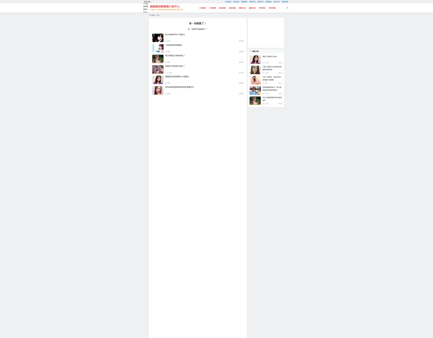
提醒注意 (252, 8)
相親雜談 (268, 2)
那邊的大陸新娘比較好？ (175, 66)
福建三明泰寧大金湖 (270, 56)
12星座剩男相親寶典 (173, 45)
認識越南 (236, 2)
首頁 (153, 15)
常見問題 (272, 8)
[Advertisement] (266, 33)
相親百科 (260, 2)
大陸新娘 (202, 8)
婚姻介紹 (242, 8)
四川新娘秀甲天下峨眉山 (175, 35)
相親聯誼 (244, 2)
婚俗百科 (277, 2)
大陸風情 (228, 2)
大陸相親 (212, 8)
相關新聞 (285, 2)
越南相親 (232, 8)
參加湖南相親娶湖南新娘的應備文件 (179, 87)
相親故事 (252, 2)
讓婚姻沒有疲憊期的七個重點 (177, 77)
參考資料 (262, 8)
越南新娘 (222, 8)
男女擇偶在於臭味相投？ (175, 56)
